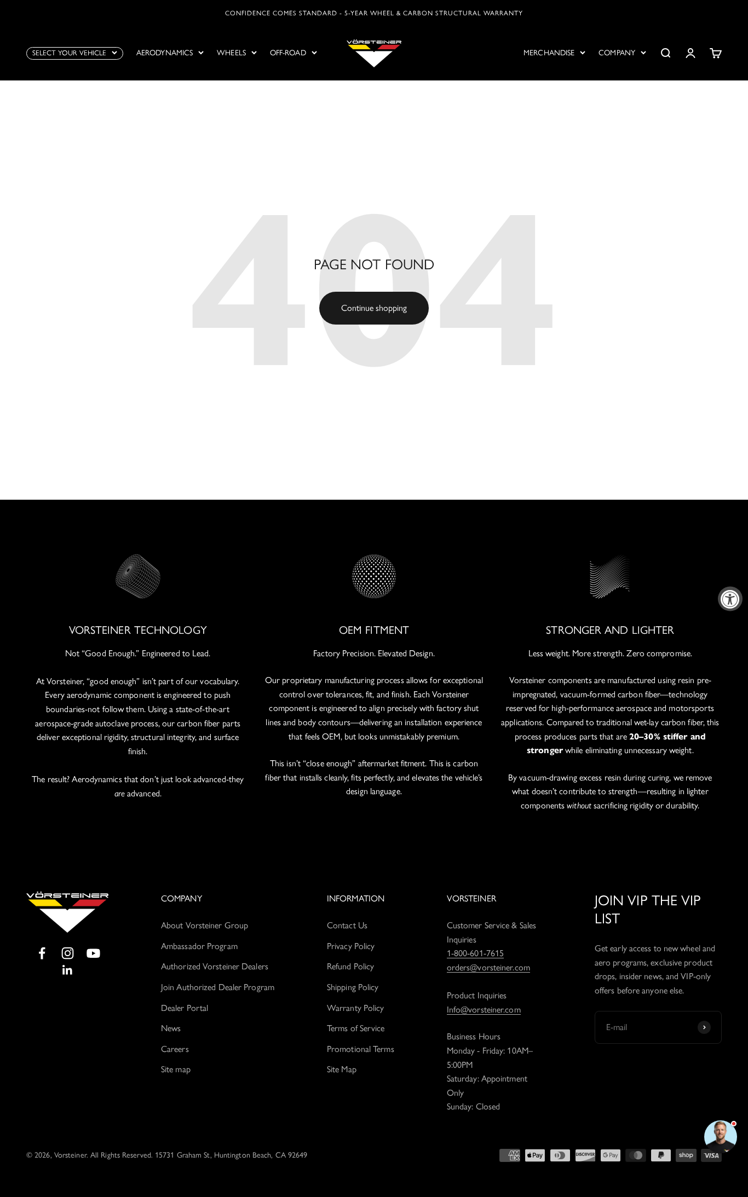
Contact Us (347, 925)
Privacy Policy (351, 946)
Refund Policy (350, 966)
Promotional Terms (360, 1049)
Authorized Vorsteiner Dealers (214, 966)
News (171, 1028)
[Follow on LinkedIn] (67, 970)
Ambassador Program (199, 946)
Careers (175, 1049)
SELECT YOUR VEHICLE (69, 53)
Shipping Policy (353, 987)
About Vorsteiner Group (204, 925)
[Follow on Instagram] (67, 953)
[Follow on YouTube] (93, 953)
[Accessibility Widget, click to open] (730, 598)
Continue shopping (374, 308)
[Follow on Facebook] (41, 953)
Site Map (341, 1069)
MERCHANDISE (548, 52)
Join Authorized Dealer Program (217, 987)
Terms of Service (356, 1028)
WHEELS (231, 52)
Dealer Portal (184, 1008)
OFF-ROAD (288, 52)
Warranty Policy (355, 1008)
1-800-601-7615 (475, 953)
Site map (176, 1069)
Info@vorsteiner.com (484, 1009)
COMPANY (617, 52)
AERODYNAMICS (164, 52)
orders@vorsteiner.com (488, 967)
